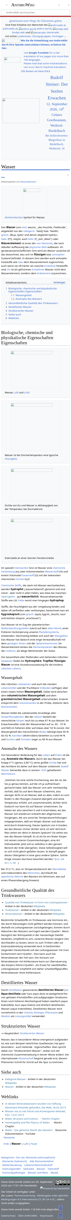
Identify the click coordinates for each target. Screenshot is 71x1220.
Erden (58, 755)
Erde (6, 1143)
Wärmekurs (8, 773)
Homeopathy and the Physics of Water (27, 1122)
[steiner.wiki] (38, 32)
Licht (27, 392)
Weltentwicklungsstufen (15, 628)
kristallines (38, 269)
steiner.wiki (53, 32)
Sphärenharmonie (46, 643)
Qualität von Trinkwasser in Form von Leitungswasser (36, 902)
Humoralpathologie (13, 1172)
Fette (21, 600)
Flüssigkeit (11, 458)
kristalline (50, 265)
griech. (5, 234)
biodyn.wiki (18, 32)
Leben (46, 755)
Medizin (5, 1016)
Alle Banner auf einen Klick (35, 71)
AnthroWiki (23, 4)
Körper (20, 720)
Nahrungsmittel (11, 1168)
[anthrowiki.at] (57, 24)
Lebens (16, 668)
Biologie (39, 1012)
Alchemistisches (14, 217)
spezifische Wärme (12, 876)
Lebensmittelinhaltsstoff (38, 1165)
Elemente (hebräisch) (14, 1161)
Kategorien (7, 1157)
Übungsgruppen (41, 36)
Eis (8, 269)
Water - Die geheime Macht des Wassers (29, 1130)
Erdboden (45, 687)
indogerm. (29, 231)
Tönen (22, 643)
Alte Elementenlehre (42, 1161)
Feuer (34, 1143)
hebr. (4, 239)
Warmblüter (59, 869)
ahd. (24, 227)
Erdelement (44, 273)
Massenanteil (9, 706)
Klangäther (61, 635)
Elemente (9, 1137)
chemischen (21, 567)
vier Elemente (44, 243)
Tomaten (26, 739)
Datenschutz (8, 1215)
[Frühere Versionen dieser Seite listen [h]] (59, 175)
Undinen (10, 650)
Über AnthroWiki (27, 1215)
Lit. (57, 859)
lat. (67, 989)
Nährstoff (53, 1168)
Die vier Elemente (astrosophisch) (35, 1157)
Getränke (28, 1168)
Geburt (38, 716)
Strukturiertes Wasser (32, 1033)
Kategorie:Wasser (15, 1079)
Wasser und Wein (38, 1172)
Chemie (28, 1012)
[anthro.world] (27, 28)
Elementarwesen (43, 647)
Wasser (9, 1086)
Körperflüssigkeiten (12, 716)
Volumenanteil (27, 702)
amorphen (58, 254)
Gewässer (7, 660)
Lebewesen (24, 684)
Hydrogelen (8, 596)
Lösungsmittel (23, 1016)
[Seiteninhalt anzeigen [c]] (3, 175)
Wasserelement (28, 181)
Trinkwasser (12, 910)
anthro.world (44, 28)
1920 (43, 770)
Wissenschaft (26, 1058)
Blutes (43, 731)
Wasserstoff (52, 571)
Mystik (54, 1172)
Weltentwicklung (12, 1165)
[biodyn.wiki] (60, 28)
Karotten (17, 735)
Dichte (53, 762)
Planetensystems (49, 632)
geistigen (12, 643)
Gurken (10, 739)
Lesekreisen (24, 36)
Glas (20, 262)
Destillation (15, 989)
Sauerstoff (28, 575)
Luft (16, 392)
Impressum (46, 1215)
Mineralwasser (13, 913)
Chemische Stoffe (11, 585)
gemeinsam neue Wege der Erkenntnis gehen (35, 20)
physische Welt (38, 247)
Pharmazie (51, 1012)
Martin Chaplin (51, 1118)
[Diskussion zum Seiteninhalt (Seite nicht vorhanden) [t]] (10, 175)
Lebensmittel (8, 687)
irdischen (6, 668)
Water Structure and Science (21, 1118)
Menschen (34, 872)
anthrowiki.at (10, 28)
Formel (20, 579)
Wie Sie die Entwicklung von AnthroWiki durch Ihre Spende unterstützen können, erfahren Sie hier (34, 44)
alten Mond (54, 628)
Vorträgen (57, 36)
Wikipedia (39, 906)
